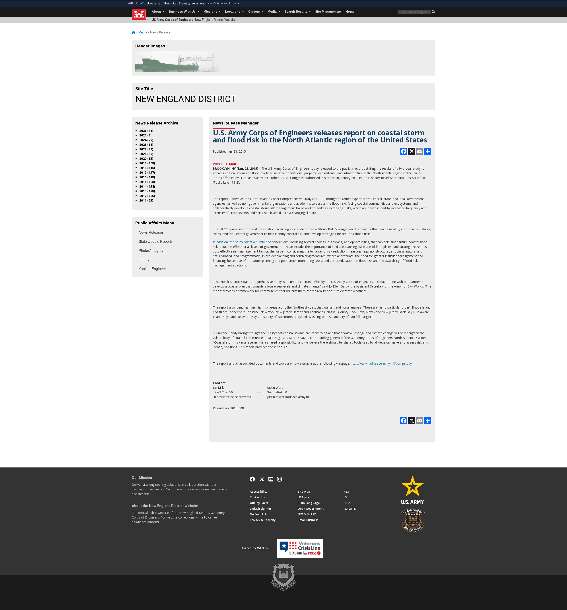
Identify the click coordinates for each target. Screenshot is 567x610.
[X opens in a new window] (261, 479)
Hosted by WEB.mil (255, 548)
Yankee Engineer (152, 269)
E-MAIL (231, 164)
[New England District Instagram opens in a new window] (279, 479)
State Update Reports (156, 241)
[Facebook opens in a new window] (252, 479)
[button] (224, 3)
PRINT (217, 164)
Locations (233, 11)
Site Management (328, 11)
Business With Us (182, 11)
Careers (254, 11)
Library (144, 260)
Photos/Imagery (151, 251)
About (157, 11)
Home (350, 11)
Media (273, 11)
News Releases (151, 232)
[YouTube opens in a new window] (270, 479)
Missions (211, 11)
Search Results (296, 11)
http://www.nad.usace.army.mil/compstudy (381, 363)
